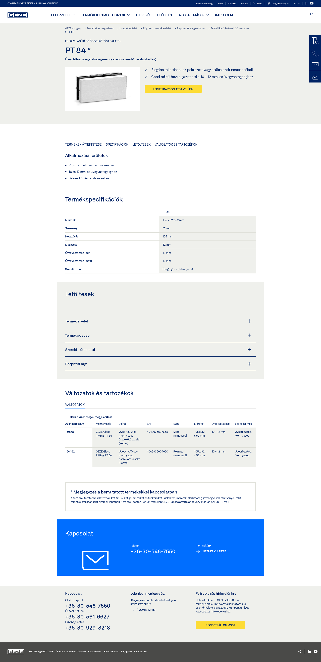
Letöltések (141, 144)
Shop (259, 3)
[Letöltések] (315, 76)
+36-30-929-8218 (87, 628)
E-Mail (225, 501)
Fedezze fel (61, 15)
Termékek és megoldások (103, 15)
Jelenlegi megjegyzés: (147, 593)
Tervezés (143, 15)
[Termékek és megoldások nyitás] (128, 15)
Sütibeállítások (110, 651)
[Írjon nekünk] (315, 65)
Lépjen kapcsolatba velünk (173, 89)
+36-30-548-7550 (152, 551)
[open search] (312, 14)
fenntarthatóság (204, 3)
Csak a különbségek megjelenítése (91, 417)
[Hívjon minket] (315, 53)
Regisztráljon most (220, 625)
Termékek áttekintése (83, 144)
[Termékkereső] (315, 41)
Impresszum (140, 651)
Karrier (244, 3)
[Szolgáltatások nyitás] (207, 15)
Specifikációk (117, 144)
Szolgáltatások (191, 15)
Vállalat (232, 3)
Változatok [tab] (75, 404)
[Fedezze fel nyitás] (74, 15)
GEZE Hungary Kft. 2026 (41, 651)
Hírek (220, 3)
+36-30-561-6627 (87, 616)
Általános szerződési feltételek (71, 651)
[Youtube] (311, 3)
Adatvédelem (94, 651)
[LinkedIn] (306, 3)
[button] (278, 3)
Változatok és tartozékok (176, 144)
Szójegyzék (126, 651)
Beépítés (164, 15)
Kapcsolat (224, 15)
